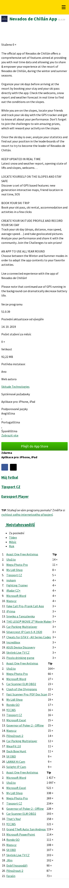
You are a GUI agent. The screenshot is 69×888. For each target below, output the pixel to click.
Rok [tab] (11, 546)
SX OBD (11, 756)
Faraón (10, 876)
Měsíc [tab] (12, 542)
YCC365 (11, 710)
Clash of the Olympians (21, 689)
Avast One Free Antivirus (22, 554)
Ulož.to (11, 559)
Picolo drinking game (20, 658)
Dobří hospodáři (16, 865)
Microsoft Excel (16, 720)
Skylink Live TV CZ (18, 652)
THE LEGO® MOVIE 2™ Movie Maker (29, 621)
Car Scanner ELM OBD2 (21, 684)
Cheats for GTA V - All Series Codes (28, 637)
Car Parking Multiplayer (21, 627)
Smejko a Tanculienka (20, 616)
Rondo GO (13, 705)
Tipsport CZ (14, 575)
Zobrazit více (9, 435)
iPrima (10, 611)
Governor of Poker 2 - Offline (25, 725)
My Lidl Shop (14, 570)
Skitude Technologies (15, 386)
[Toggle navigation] (63, 7)
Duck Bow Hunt (16, 751)
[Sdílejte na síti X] (13, 467)
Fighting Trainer (17, 585)
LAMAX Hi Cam (15, 762)
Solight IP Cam (16, 767)
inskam (11, 580)
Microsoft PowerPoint (20, 834)
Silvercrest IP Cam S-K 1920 (24, 632)
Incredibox (13, 642)
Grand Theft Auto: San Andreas (26, 829)
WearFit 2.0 (13, 746)
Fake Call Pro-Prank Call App (25, 606)
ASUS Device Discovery (20, 647)
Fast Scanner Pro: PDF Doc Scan (26, 694)
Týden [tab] (13, 537)
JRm (9, 860)
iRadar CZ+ (13, 590)
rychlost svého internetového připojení (27, 514)
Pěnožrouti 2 (14, 736)
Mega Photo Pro (17, 565)
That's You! (13, 819)
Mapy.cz (11, 601)
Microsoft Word (16, 596)
